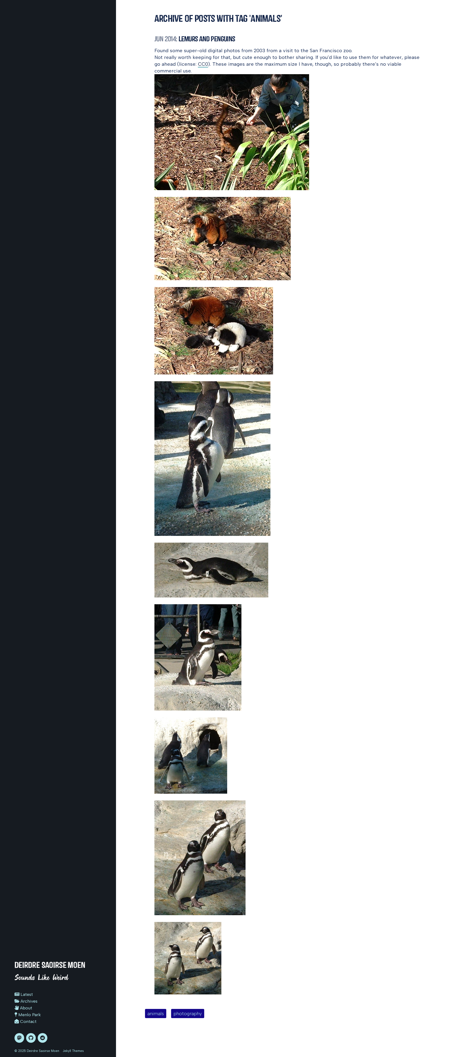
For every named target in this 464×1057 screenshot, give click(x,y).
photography (188, 1013)
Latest (26, 994)
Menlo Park (29, 1014)
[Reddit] (42, 1038)
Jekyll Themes (73, 1051)
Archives (28, 1001)
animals (155, 1013)
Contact (27, 1021)
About (25, 1008)
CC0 (203, 64)
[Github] (31, 1038)
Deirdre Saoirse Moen (49, 965)
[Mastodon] (19, 1038)
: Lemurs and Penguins (194, 38)
